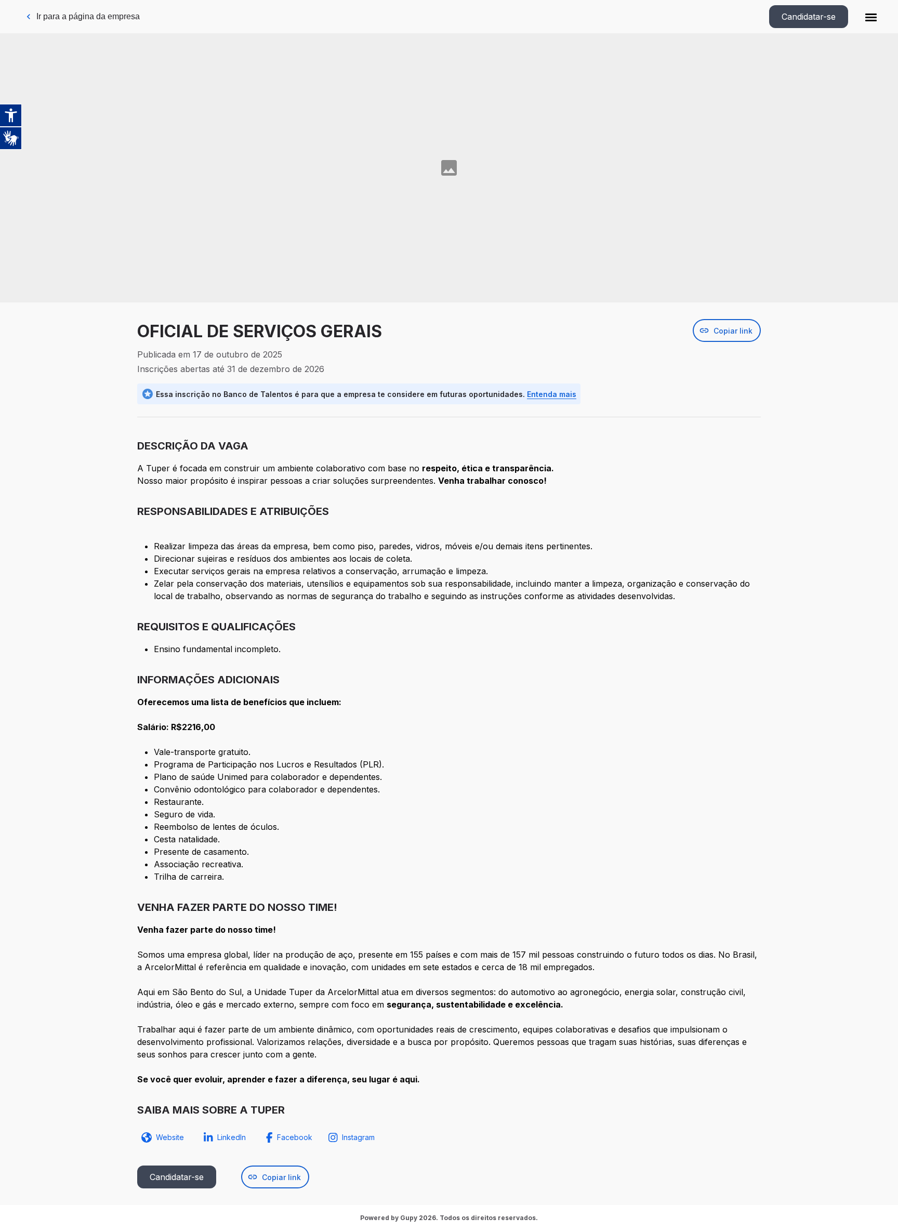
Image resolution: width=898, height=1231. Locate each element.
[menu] (871, 17)
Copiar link (733, 330)
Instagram (358, 1137)
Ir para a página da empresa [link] (88, 16)
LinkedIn (231, 1137)
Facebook (294, 1137)
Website (170, 1137)
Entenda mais (551, 394)
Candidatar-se (809, 16)
